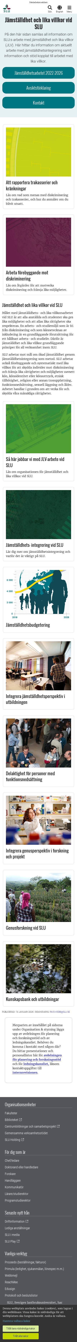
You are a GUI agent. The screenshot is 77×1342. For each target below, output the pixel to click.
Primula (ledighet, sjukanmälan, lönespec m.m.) (34, 1269)
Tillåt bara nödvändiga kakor (20, 1328)
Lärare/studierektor (16, 1194)
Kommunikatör (14, 1187)
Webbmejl (11, 1275)
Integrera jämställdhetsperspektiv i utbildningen (35, 699)
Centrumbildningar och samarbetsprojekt (30, 1126)
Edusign (10, 1289)
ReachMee (11, 1282)
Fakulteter (11, 1113)
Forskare (10, 1174)
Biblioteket (11, 1120)
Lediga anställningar (17, 1228)
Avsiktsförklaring (38, 87)
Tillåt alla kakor (20, 1336)
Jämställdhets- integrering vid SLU (34, 545)
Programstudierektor (17, 1200)
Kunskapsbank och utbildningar (32, 999)
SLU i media (12, 1235)
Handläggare (13, 1180)
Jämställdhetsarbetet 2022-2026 (39, 72)
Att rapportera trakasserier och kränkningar (32, 185)
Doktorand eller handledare (21, 1167)
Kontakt (38, 102)
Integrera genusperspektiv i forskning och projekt (37, 853)
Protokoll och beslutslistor (21, 1295)
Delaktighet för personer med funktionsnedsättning (30, 776)
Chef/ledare (12, 1160)
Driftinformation (15, 1221)
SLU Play (10, 1241)
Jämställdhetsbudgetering (28, 625)
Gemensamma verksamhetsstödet (26, 1133)
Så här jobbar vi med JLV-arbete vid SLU (35, 462)
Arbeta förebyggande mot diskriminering (27, 275)
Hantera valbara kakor (16, 1321)
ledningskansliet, (36, 1064)
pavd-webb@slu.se (60, 1012)
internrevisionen (25, 1072)
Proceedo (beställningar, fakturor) (25, 1262)
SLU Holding (12, 1140)
